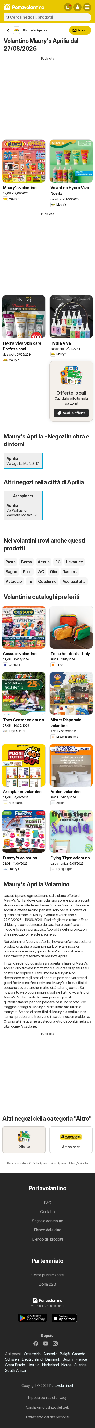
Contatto (47, 1211)
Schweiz (12, 1359)
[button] (77, 7)
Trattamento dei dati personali (47, 1417)
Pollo (27, 571)
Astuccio (14, 581)
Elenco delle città (47, 1230)
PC (57, 562)
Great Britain (15, 1364)
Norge (66, 1364)
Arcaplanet (29, 1026)
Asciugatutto (74, 581)
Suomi (67, 1359)
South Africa (15, 1370)
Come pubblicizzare (47, 1275)
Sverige (80, 1364)
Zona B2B (47, 1284)
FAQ (47, 1202)
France (81, 1359)
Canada (78, 1353)
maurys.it (61, 973)
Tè (30, 581)
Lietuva (33, 1364)
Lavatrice (74, 562)
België (65, 1353)
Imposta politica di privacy (47, 1398)
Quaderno (47, 581)
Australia (50, 1353)
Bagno (11, 571)
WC (41, 571)
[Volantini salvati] (68, 7)
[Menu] (87, 7)
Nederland (50, 1364)
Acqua (43, 562)
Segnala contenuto (47, 1220)
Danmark (52, 1359)
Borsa (26, 562)
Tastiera (70, 571)
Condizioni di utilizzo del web (47, 1407)
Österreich (32, 1353)
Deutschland (32, 1359)
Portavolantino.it (61, 1385)
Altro (59, 1021)
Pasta (10, 562)
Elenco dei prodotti (47, 1239)
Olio (53, 571)
